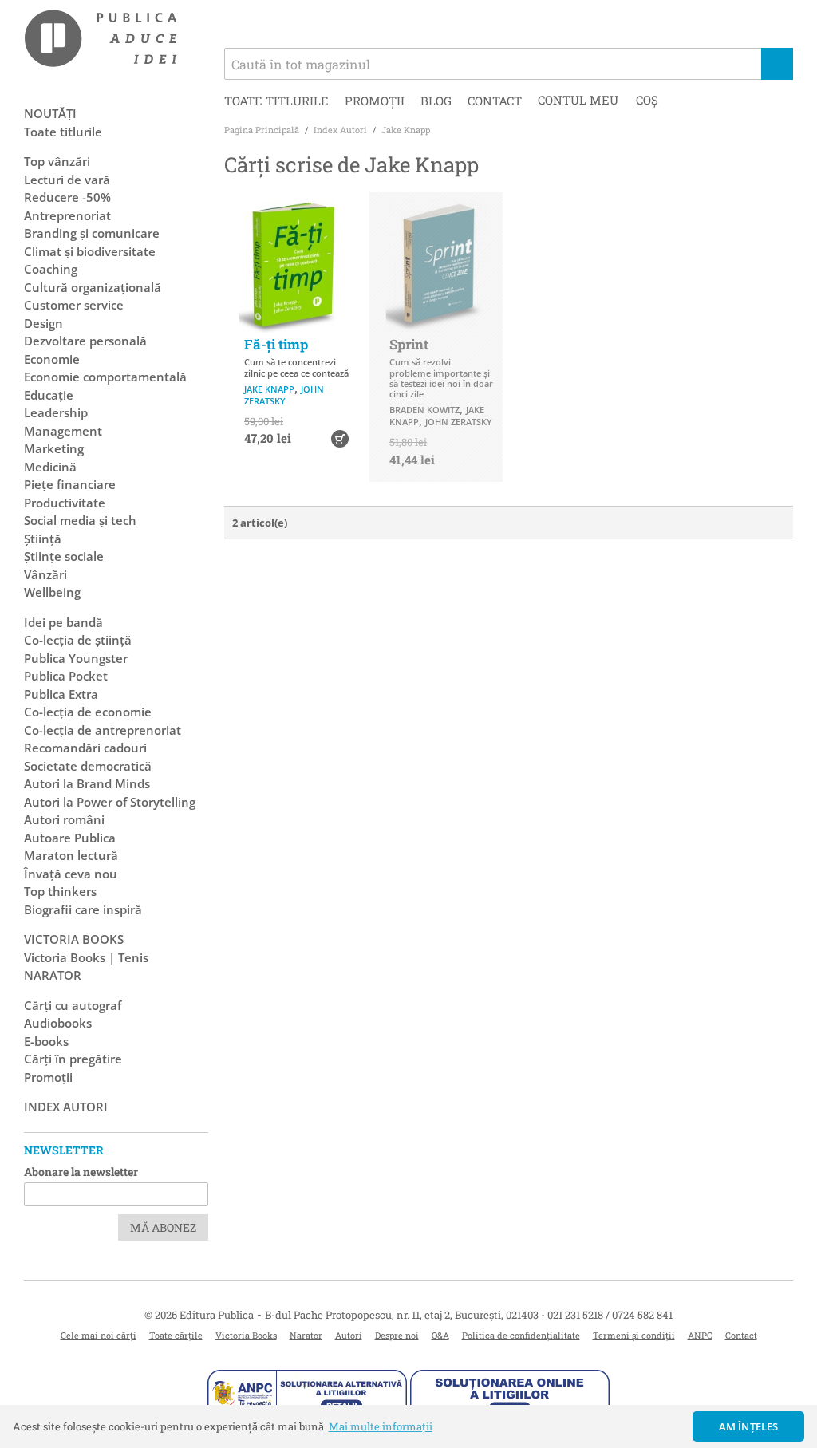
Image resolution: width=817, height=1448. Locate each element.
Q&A (440, 1335)
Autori (348, 1335)
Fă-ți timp (276, 344)
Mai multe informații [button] (380, 1426)
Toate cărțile (176, 1335)
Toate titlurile (276, 101)
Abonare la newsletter (81, 1171)
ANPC (700, 1335)
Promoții (375, 101)
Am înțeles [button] (749, 1426)
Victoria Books (246, 1335)
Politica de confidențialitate (521, 1335)
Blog (436, 101)
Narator (306, 1335)
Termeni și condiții (634, 1335)
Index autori (66, 1107)
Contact (495, 101)
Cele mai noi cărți (98, 1335)
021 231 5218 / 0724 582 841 (610, 1315)
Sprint (408, 344)
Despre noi (397, 1335)
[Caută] (777, 64)
